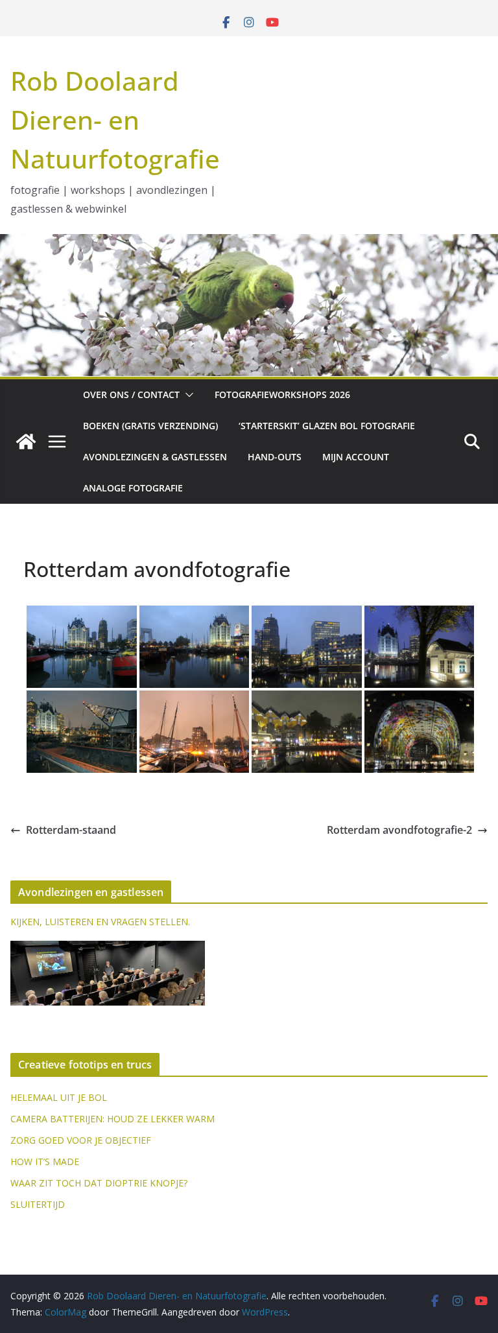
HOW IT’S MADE (44, 1161)
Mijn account (355, 457)
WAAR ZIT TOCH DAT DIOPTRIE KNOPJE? (98, 1183)
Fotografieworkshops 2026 (282, 394)
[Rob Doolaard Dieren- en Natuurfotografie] (26, 441)
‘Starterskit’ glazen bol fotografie (327, 425)
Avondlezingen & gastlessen (155, 457)
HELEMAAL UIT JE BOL (58, 1097)
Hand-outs (275, 457)
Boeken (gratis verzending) (150, 425)
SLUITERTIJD (37, 1204)
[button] (187, 395)
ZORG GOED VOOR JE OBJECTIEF (80, 1140)
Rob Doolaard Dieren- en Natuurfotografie (115, 119)
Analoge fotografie (133, 488)
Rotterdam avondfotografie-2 (399, 830)
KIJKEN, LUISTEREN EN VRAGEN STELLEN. (100, 921)
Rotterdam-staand (71, 830)
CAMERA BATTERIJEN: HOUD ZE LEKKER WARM (112, 1119)
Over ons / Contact (131, 394)
